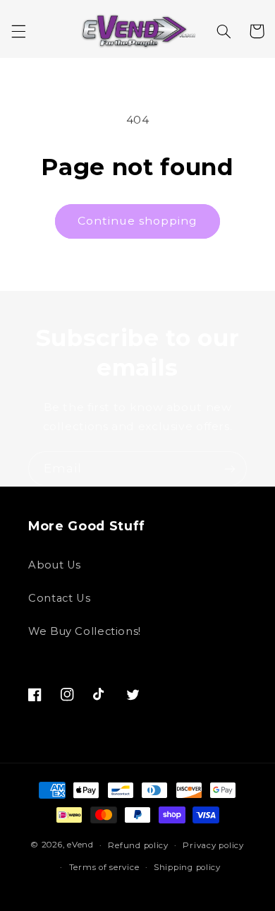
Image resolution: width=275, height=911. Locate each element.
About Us (54, 565)
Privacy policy (213, 845)
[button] (18, 31)
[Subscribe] (230, 468)
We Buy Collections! (84, 631)
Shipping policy (187, 867)
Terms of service (104, 867)
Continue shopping (138, 220)
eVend (80, 845)
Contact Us (59, 598)
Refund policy (138, 845)
